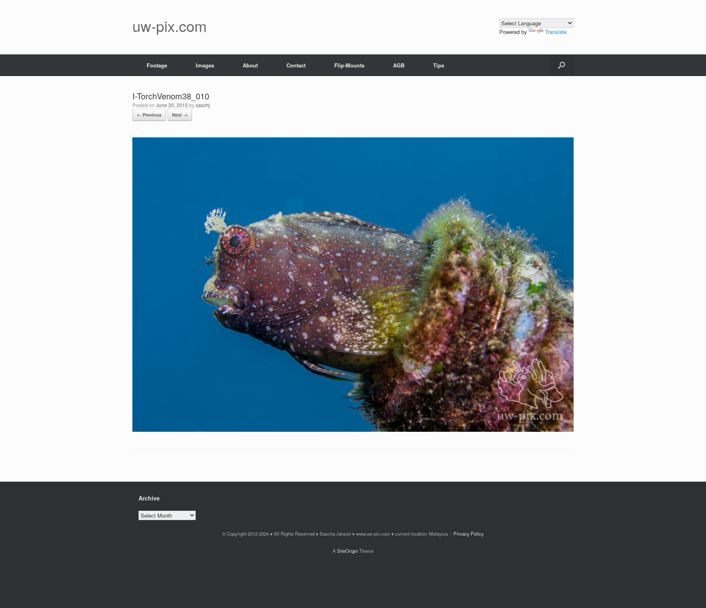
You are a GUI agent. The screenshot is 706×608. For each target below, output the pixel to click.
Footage (157, 65)
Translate (556, 32)
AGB (398, 65)
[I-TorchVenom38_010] (353, 429)
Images (205, 65)
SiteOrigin (347, 550)
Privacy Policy (469, 533)
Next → (180, 115)
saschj (203, 104)
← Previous (149, 115)
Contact (296, 65)
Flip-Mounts (349, 65)
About (250, 65)
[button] (562, 65)
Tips (438, 65)
